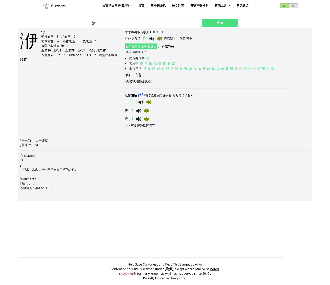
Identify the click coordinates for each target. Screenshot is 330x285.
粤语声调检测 (199, 5)
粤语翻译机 (158, 5)
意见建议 (242, 5)
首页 (141, 5)
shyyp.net (126, 273)
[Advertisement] (132, 229)
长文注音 (178, 5)
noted (214, 269)
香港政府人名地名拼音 (141, 46)
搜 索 (220, 23)
